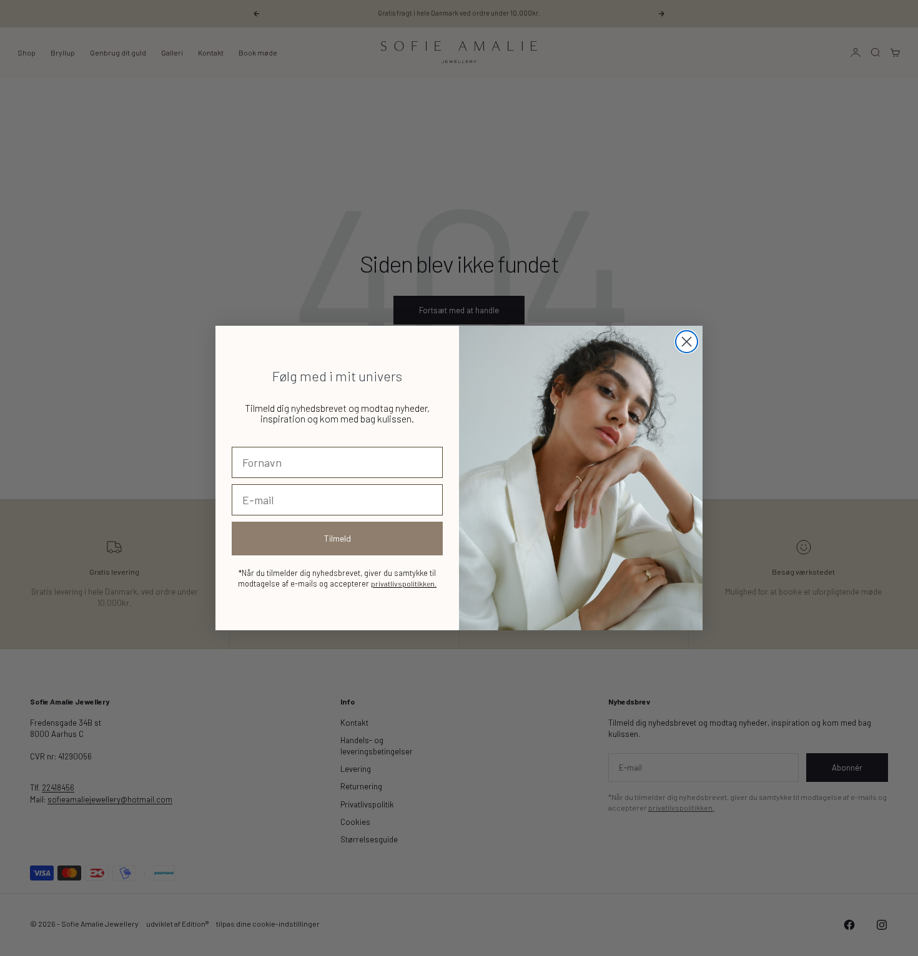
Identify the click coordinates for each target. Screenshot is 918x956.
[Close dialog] (687, 342)
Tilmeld (337, 538)
